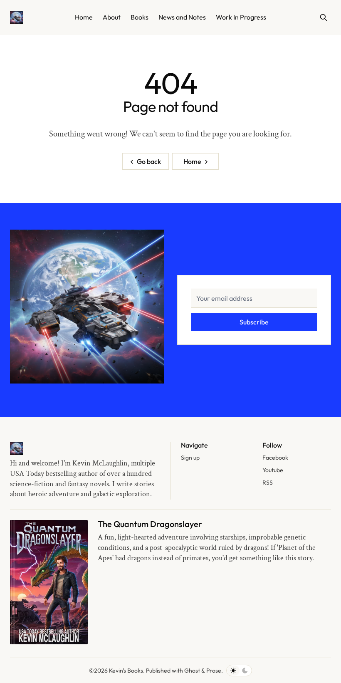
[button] (190, 458)
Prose (213, 670)
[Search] (323, 17)
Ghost (192, 670)
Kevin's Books (126, 670)
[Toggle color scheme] (239, 670)
